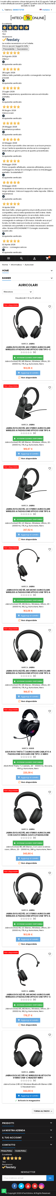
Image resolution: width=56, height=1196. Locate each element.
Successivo (22, 49)
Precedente (9, 49)
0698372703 (18, 10)
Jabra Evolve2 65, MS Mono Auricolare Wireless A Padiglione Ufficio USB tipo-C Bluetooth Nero (28, 997)
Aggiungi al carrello (28, 373)
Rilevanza (18, 292)
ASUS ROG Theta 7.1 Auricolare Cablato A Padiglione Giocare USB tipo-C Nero (28, 752)
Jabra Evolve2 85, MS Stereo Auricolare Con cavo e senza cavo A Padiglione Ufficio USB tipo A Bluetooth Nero (28, 835)
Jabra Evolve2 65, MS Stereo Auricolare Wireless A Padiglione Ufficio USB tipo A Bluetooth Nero (28, 430)
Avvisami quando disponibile (28, 357)
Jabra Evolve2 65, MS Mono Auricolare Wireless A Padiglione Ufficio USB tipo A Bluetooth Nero (28, 592)
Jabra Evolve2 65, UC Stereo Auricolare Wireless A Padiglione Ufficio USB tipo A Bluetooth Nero (28, 511)
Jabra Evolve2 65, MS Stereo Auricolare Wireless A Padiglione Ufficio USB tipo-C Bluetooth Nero (28, 349)
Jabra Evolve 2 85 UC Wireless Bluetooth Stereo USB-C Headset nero (28, 1076)
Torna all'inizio (43, 1111)
